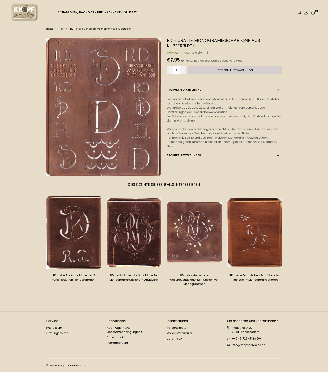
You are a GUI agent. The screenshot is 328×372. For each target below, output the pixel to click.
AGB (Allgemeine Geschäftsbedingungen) (124, 330)
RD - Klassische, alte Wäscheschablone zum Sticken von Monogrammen (194, 279)
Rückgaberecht (117, 343)
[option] (103, 107)
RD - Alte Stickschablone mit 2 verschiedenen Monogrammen (73, 277)
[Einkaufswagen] (313, 12)
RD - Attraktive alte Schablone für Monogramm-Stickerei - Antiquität (134, 277)
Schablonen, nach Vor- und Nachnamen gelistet (98, 12)
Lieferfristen (175, 338)
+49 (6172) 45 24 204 (247, 338)
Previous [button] (43, 242)
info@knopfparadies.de (248, 345)
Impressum (54, 328)
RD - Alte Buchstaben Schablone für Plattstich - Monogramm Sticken (254, 277)
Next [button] (284, 242)
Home (49, 28)
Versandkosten (208, 60)
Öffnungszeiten (57, 333)
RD (61, 28)
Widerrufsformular (179, 333)
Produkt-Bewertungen (184, 155)
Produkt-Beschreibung (184, 89)
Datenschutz (116, 337)
